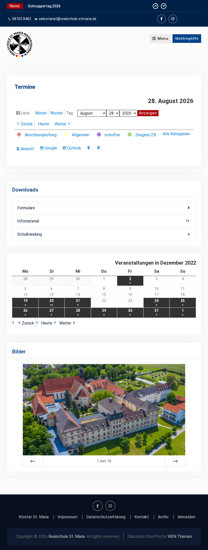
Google (51, 149)
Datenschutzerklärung (106, 517)
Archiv (163, 517)
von (104, 460)
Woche (56, 113)
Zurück (27, 124)
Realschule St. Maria (66, 536)
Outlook (75, 149)
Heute (43, 124)
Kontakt (141, 517)
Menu (163, 38)
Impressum (67, 517)
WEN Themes (180, 536)
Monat (41, 113)
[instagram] (172, 18)
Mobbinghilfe (186, 38)
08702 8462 (21, 19)
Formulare (103, 207)
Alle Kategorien (176, 133)
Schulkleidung (103, 234)
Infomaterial (103, 221)
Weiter (60, 124)
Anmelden (186, 517)
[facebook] (161, 18)
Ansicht (28, 149)
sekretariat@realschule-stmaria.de (67, 19)
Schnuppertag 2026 (44, 6)
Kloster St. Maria (34, 517)
